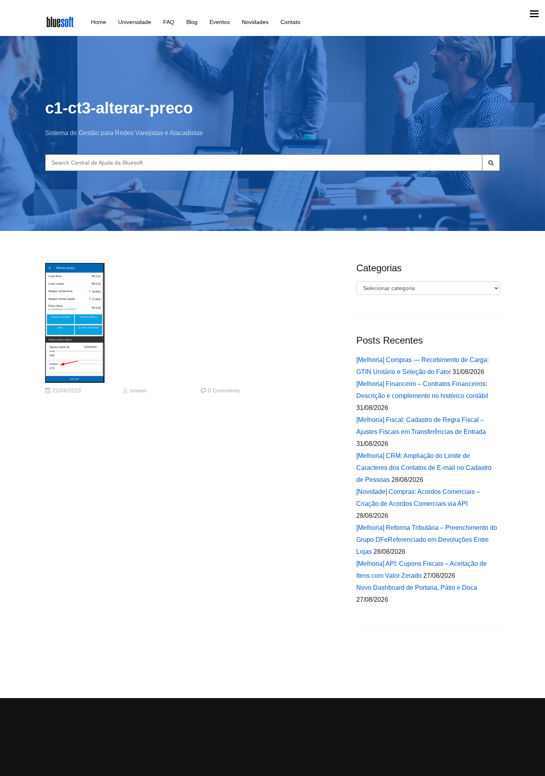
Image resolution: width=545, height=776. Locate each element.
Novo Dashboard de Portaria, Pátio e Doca (416, 587)
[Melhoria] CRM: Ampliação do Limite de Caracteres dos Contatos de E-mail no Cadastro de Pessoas (424, 467)
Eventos (219, 22)
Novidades (255, 22)
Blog (191, 22)
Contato (290, 22)
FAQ (168, 22)
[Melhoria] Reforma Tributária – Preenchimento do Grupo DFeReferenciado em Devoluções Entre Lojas (426, 539)
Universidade (134, 22)
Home (98, 22)
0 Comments (224, 391)
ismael (138, 391)
